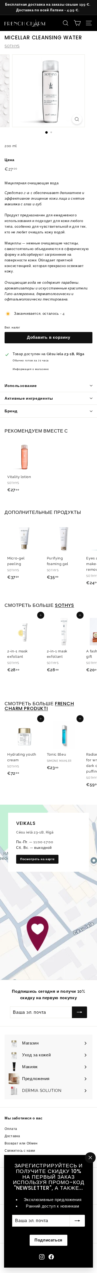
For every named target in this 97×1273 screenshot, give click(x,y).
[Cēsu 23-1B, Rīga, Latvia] (48, 892)
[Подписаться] (77, 1221)
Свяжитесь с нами (20, 1151)
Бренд (11, 411)
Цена (10, 160)
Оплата (11, 1129)
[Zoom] (77, 119)
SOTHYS (12, 46)
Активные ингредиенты (29, 398)
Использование (21, 385)
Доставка (12, 1136)
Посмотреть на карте (37, 859)
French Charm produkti (39, 706)
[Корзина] (77, 23)
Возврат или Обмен (21, 1143)
